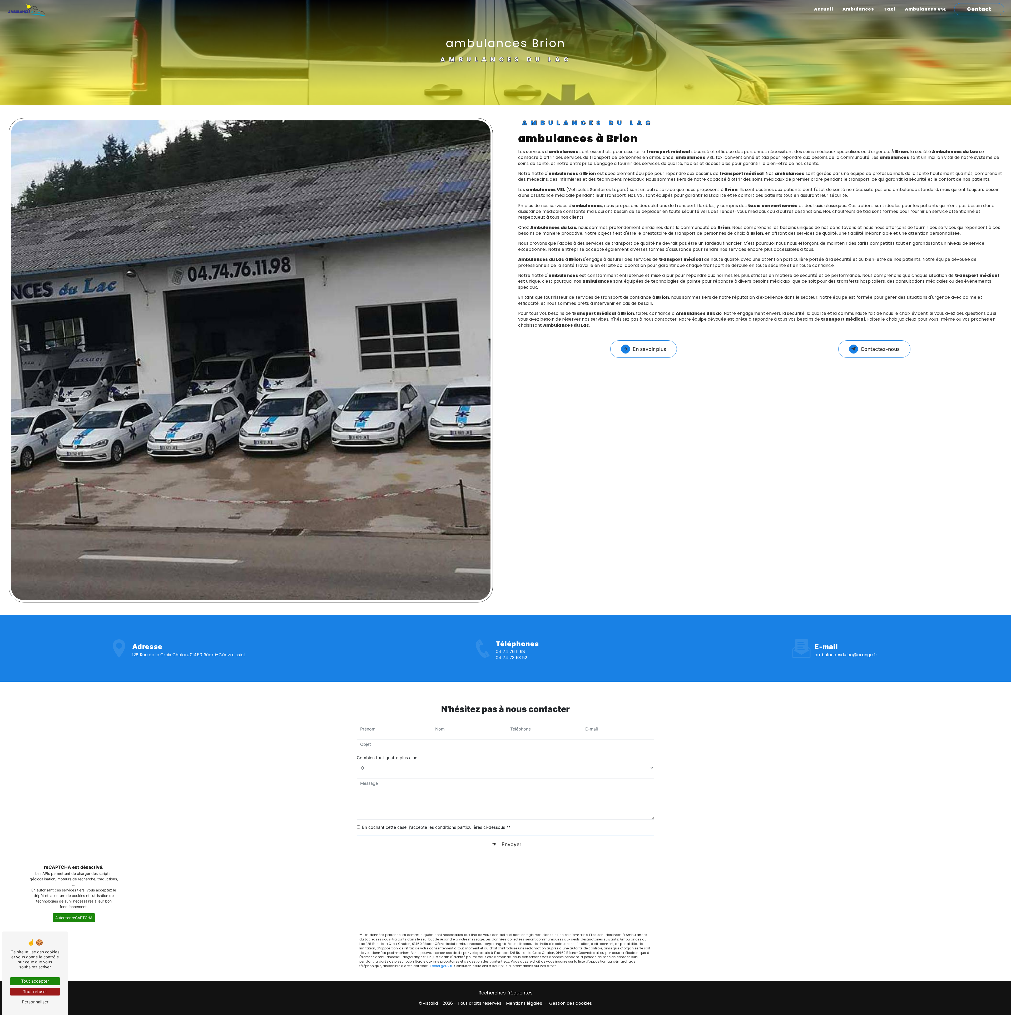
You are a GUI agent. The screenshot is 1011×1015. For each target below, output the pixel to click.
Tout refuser (35, 991)
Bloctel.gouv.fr (441, 966)
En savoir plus (649, 349)
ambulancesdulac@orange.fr (846, 655)
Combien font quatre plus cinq (387, 757)
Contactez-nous (880, 349)
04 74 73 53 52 (511, 658)
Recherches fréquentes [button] (506, 993)
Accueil (823, 9)
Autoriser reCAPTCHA (73, 917)
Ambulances (858, 9)
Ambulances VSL (926, 9)
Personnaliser (35, 1001)
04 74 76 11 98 (510, 652)
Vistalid (430, 1003)
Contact (979, 9)
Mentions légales (524, 1003)
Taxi (889, 9)
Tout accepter (35, 981)
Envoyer (511, 844)
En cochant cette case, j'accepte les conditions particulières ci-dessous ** (436, 827)
